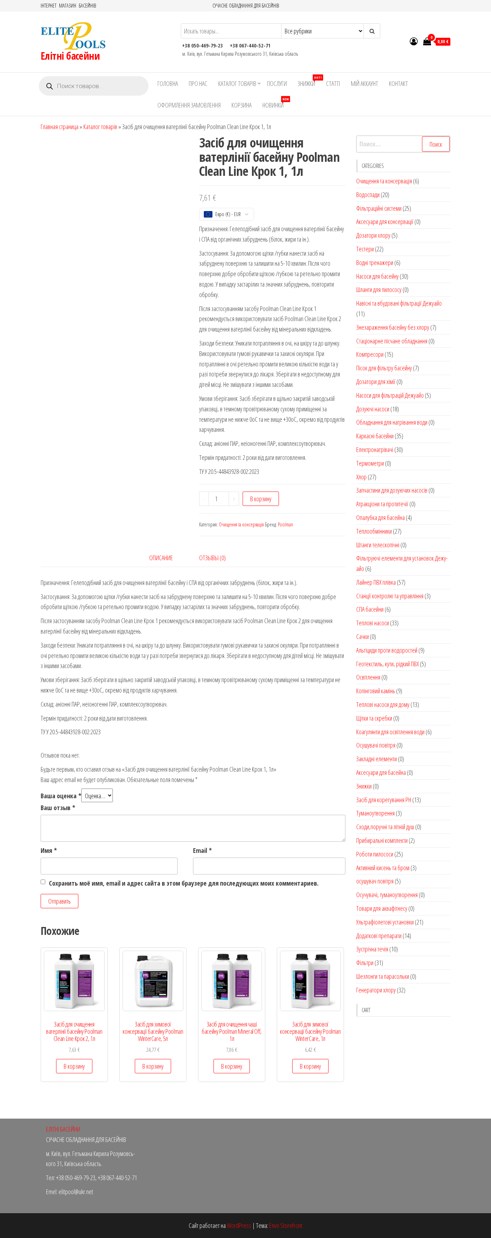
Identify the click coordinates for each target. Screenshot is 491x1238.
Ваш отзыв (58, 807)
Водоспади (368, 194)
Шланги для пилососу (378, 289)
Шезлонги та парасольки (382, 976)
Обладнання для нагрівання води (391, 422)
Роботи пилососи (374, 854)
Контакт (398, 83)
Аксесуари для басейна (381, 772)
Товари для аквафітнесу (381, 908)
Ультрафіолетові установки (385, 922)
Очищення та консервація (241, 524)
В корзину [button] (74, 1066)
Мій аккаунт (364, 83)
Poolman (285, 524)
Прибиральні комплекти (382, 840)
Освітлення (368, 677)
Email (202, 850)
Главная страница (59, 126)
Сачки (362, 636)
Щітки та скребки (374, 718)
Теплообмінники (374, 531)
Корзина (241, 105)
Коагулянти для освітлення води (390, 731)
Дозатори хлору (373, 235)
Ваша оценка (61, 795)
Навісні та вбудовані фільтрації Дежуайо (399, 303)
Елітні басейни (70, 56)
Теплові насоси (372, 622)
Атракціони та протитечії (382, 503)
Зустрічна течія (372, 949)
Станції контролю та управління (389, 595)
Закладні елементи (376, 758)
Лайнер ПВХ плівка (376, 582)
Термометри (370, 463)
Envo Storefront (285, 1225)
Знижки (309, 81)
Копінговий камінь (375, 690)
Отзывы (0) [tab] (212, 557)
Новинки (275, 103)
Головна (167, 83)
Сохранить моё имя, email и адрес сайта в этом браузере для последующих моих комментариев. (183, 883)
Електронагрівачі (374, 449)
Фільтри (364, 962)
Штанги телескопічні (377, 544)
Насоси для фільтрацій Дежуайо (390, 395)
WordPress (239, 1225)
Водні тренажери (374, 262)
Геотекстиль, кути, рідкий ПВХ (387, 663)
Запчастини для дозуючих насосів (391, 490)
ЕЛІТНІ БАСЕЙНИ (63, 1129)
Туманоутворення (375, 813)
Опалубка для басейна (380, 517)
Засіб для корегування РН (383, 799)
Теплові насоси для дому (382, 704)
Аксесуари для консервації (384, 221)
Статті (333, 83)
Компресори (370, 354)
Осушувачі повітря (375, 745)
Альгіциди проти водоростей (386, 650)
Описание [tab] (161, 557)
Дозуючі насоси (372, 409)
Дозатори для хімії (375, 381)
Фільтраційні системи (378, 208)
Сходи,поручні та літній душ (385, 826)
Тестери (365, 249)
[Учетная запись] (414, 41)
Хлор (361, 476)
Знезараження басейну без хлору (392, 327)
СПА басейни (370, 609)
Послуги (277, 83)
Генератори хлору (376, 990)
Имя (49, 850)
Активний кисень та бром (382, 867)
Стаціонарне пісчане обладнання (391, 341)
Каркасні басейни (375, 435)
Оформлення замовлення (189, 105)
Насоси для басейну (377, 276)
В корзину (260, 498)
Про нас (198, 83)
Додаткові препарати (378, 935)
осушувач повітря (375, 881)
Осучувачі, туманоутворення (387, 894)
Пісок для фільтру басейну (384, 368)
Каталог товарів (237, 83)
